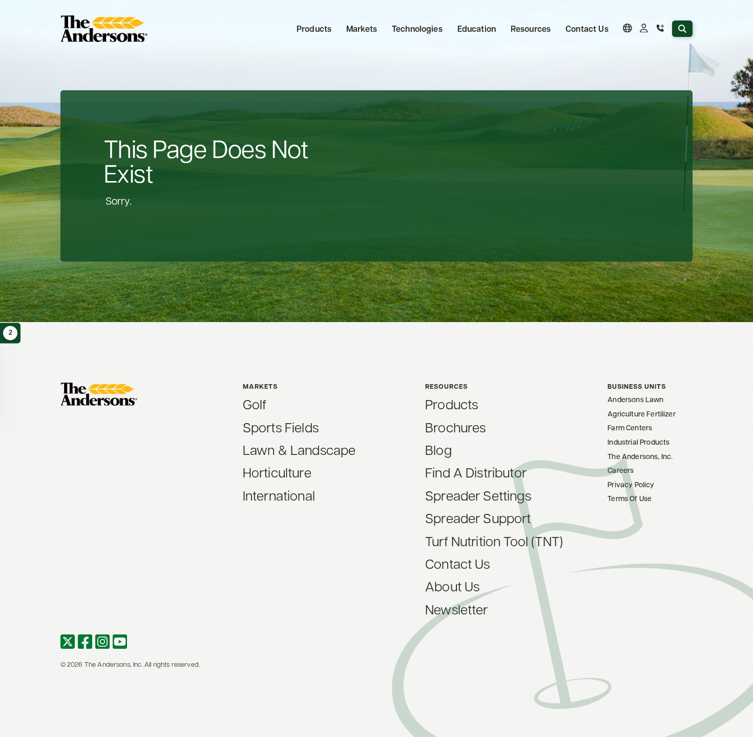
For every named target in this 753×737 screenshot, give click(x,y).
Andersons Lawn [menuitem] (635, 399)
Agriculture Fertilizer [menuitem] (642, 414)
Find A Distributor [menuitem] (476, 472)
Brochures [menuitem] (455, 426)
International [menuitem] (279, 495)
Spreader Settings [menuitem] (478, 495)
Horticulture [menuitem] (277, 472)
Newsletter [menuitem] (456, 609)
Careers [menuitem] (621, 470)
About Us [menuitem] (452, 585)
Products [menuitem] (451, 403)
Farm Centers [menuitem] (630, 427)
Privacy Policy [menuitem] (631, 484)
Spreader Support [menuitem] (478, 517)
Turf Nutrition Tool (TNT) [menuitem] (494, 540)
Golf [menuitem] (255, 403)
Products (314, 28)
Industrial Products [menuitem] (639, 442)
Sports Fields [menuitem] (281, 426)
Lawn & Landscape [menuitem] (299, 449)
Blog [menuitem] (438, 449)
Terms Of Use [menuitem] (630, 498)
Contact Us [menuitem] (587, 28)
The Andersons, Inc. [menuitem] (640, 456)
